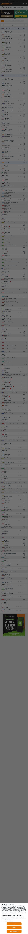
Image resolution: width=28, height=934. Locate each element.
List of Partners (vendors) (7, 921)
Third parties (17, 913)
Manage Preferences (13, 931)
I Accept (14, 923)
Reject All (14, 927)
